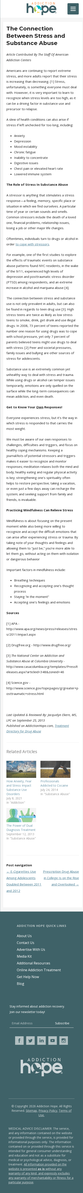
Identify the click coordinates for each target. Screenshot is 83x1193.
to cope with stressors (32, 244)
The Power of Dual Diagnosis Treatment (21, 827)
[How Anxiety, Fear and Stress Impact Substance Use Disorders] (21, 769)
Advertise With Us (31, 949)
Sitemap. (32, 1111)
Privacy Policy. (48, 1111)
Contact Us (25, 942)
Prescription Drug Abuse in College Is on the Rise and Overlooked (61, 877)
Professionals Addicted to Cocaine (54, 783)
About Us (24, 936)
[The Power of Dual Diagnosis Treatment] (21, 815)
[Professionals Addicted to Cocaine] (55, 769)
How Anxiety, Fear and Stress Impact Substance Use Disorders (18, 787)
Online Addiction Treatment (39, 970)
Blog (20, 983)
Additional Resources (33, 963)
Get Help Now (28, 976)
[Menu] (73, 9)
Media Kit (24, 956)
